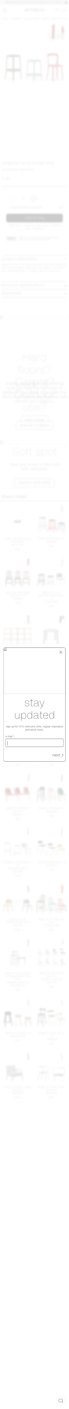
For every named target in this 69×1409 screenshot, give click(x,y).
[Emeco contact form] (60, 1400)
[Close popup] (61, 652)
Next (56, 755)
